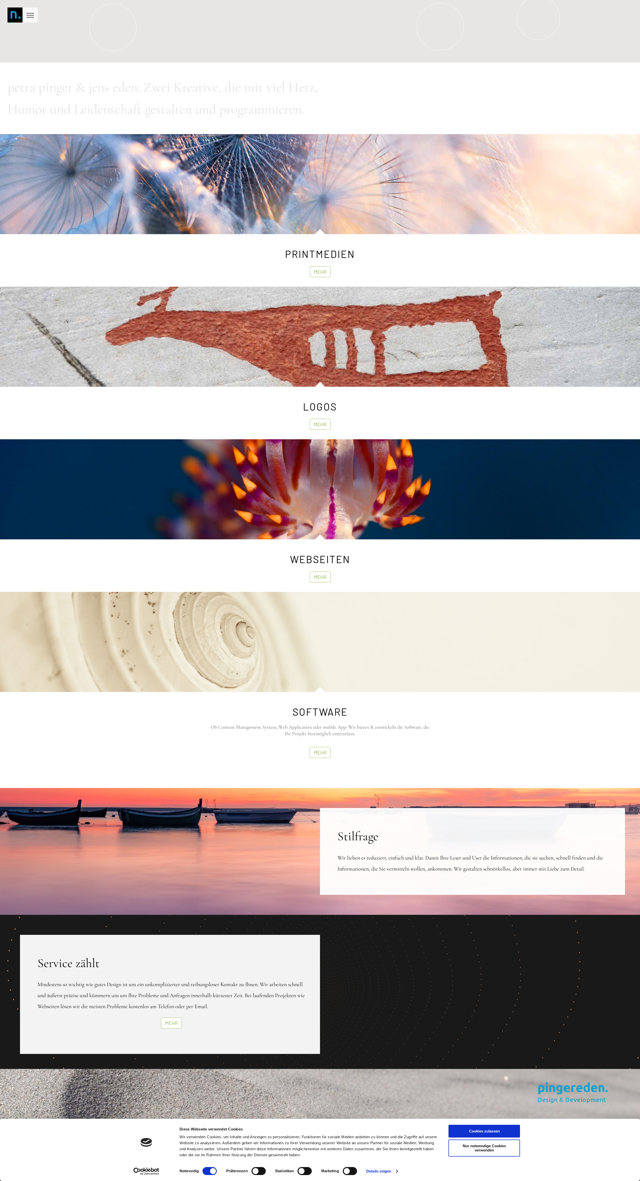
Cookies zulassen (484, 1131)
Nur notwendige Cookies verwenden (484, 1148)
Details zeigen (378, 1171)
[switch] (259, 1171)
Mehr (320, 272)
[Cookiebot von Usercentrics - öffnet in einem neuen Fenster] (146, 1171)
